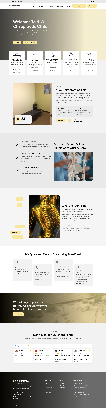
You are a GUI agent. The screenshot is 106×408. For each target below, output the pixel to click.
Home (28, 6)
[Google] (94, 1)
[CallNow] (69, 120)
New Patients (50, 6)
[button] (92, 356)
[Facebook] (91, 1)
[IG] (96, 1)
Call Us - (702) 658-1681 (16, 1)
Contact (69, 6)
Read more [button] (37, 361)
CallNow (74, 119)
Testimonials (60, 6)
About (34, 6)
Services (41, 6)
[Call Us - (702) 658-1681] (9, 1)
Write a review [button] (86, 346)
